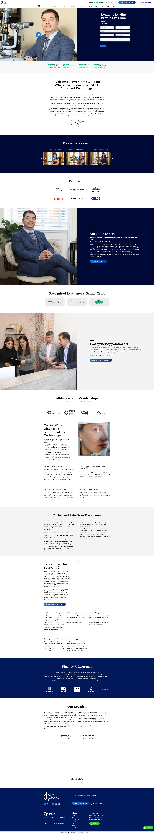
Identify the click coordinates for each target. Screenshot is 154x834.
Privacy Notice (55, 823)
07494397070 (98, 817)
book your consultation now (101, 360)
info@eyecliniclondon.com (99, 819)
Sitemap (74, 827)
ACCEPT (87, 832)
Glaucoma (63, 6)
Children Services (93, 6)
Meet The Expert (76, 819)
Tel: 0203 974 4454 (146, 2)
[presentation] (41, 158)
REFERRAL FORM (97, 803)
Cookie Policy (61, 823)
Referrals (74, 821)
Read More (94, 832)
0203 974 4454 (100, 815)
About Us (74, 815)
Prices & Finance (105, 6)
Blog (73, 823)
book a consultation (127, 2)
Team (73, 817)
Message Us (112, 2)
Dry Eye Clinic (53, 6)
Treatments (71, 6)
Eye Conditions (81, 6)
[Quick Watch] (38, 34)
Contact (114, 6)
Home (39, 6)
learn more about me (98, 261)
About (45, 6)
